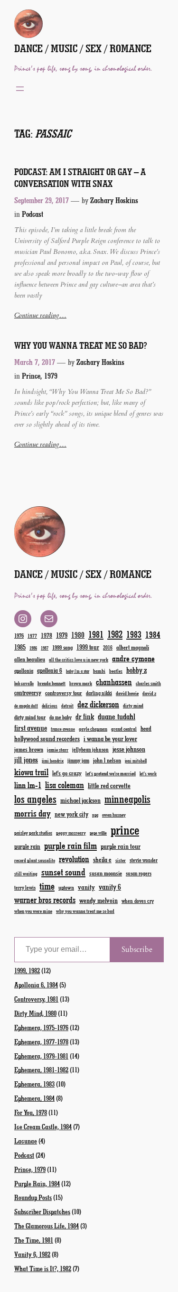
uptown (66, 887)
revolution (74, 858)
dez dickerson (98, 704)
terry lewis (25, 887)
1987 (44, 648)
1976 (19, 635)
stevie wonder (144, 860)
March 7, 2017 (34, 362)
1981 (95, 634)
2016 (107, 647)
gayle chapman (93, 728)
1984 (152, 634)
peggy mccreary (71, 832)
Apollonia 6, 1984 (36, 984)
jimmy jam (78, 760)
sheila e (102, 859)
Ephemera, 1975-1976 (41, 1027)
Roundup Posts (33, 1197)
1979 (61, 635)
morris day (32, 813)
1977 (32, 635)
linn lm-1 (27, 785)
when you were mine (33, 910)
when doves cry (138, 900)
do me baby (60, 717)
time (47, 885)
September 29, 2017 (41, 200)
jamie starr (57, 749)
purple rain (27, 846)
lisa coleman (64, 784)
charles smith (148, 683)
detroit (67, 705)
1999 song (62, 647)
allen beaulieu (29, 659)
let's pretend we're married (110, 773)
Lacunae (25, 1140)
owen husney (114, 814)
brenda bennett (51, 683)
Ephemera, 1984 (34, 1098)
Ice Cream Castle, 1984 (43, 1126)
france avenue (63, 729)
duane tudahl (116, 716)
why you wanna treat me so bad (85, 911)
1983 (133, 634)
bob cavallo (24, 683)
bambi (99, 670)
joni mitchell (136, 760)
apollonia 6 (49, 670)
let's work (148, 773)
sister (120, 860)
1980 (77, 635)
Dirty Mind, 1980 (35, 1013)
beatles (115, 671)
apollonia (23, 670)
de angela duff (26, 706)
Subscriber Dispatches (42, 1211)
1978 (46, 635)
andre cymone (133, 658)
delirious (49, 705)
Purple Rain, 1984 (37, 1183)
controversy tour (63, 692)
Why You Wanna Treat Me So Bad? (80, 345)
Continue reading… (40, 315)
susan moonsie (105, 873)
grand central (124, 728)
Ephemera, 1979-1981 (41, 1055)
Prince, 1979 (39, 376)
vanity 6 (110, 887)
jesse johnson (128, 748)
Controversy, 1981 (36, 999)
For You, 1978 (30, 1112)
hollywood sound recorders (47, 738)
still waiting (25, 873)
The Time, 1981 (33, 1240)
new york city (71, 813)
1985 (20, 646)
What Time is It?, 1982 (42, 1268)
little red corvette (109, 785)
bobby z (136, 670)
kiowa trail (31, 772)
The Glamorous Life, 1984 (46, 1225)
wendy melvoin (98, 900)
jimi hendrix (53, 760)
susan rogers (138, 873)
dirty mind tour (30, 717)
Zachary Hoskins (114, 200)
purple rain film (70, 845)
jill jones (26, 759)
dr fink (84, 716)
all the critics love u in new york (78, 659)
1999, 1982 (27, 970)
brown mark (80, 683)
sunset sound (63, 871)
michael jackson (80, 800)
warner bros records (44, 899)
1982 (114, 634)
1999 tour (87, 646)
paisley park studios (33, 832)
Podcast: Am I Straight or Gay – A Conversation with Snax (80, 177)
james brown (28, 749)
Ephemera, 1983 (34, 1083)
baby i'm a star (77, 671)
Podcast (32, 214)
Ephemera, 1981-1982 (41, 1069)
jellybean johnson (90, 749)
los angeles (35, 799)
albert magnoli (132, 647)
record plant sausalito (34, 860)
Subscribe (137, 949)
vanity (86, 887)
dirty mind (133, 705)
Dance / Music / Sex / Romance (82, 48)
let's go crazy (67, 773)
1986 (33, 648)
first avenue (30, 728)
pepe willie (98, 833)
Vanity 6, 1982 (32, 1254)
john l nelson (107, 760)
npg (95, 815)
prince (125, 829)
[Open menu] (20, 88)
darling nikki (99, 693)
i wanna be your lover (110, 738)
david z (149, 693)
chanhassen (114, 682)
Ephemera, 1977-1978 (41, 1041)
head (146, 728)
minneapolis (127, 799)
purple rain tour (121, 846)
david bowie (127, 693)
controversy (27, 692)
